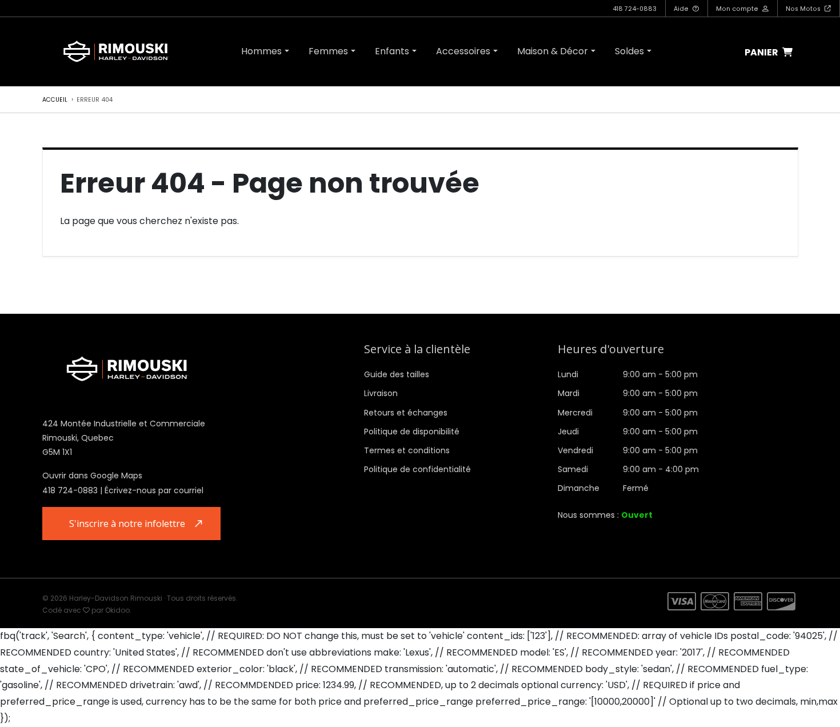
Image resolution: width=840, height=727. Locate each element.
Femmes (328, 51)
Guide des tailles (396, 374)
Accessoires (463, 51)
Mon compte (738, 9)
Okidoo (117, 610)
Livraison (381, 393)
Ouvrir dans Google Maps (92, 475)
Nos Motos (804, 9)
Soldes (629, 51)
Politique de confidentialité (417, 469)
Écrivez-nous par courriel (154, 490)
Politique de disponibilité (411, 431)
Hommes (261, 51)
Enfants (392, 51)
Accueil (55, 99)
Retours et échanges (405, 412)
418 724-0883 (635, 9)
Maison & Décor (552, 51)
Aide (682, 9)
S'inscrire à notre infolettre (127, 523)
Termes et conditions (407, 450)
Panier (762, 52)
